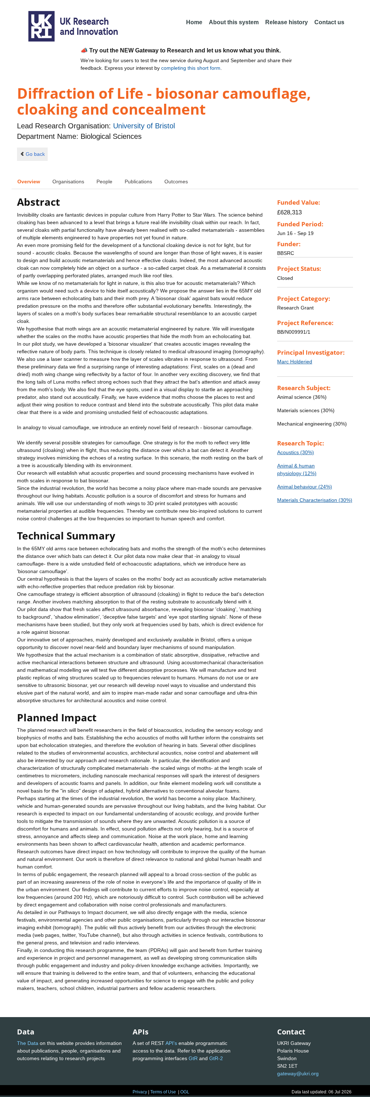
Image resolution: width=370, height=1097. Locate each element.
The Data (27, 1043)
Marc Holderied (294, 361)
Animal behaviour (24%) (304, 487)
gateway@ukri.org (298, 1073)
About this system (234, 22)
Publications (138, 181)
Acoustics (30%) (295, 452)
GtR (193, 1058)
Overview (28, 181)
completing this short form (190, 68)
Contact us (329, 22)
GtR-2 (216, 1058)
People (104, 181)
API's (171, 1043)
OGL (184, 1091)
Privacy (140, 1091)
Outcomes (176, 181)
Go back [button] (35, 154)
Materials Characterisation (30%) (314, 500)
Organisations (68, 181)
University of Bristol (144, 126)
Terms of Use (163, 1091)
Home (194, 22)
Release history (286, 22)
